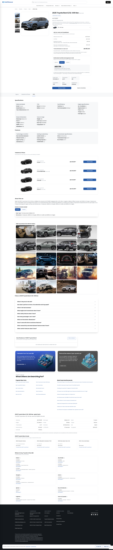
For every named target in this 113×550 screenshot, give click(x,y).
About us (58, 513)
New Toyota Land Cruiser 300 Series (43, 382)
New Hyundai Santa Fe (20, 391)
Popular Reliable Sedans (49, 519)
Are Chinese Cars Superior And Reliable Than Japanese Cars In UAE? (70, 409)
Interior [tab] (24, 209)
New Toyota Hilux (39, 385)
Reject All (106, 546)
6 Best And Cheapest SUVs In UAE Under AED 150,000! (67, 403)
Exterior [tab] (18, 209)
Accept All (98, 546)
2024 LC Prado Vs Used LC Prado (36, 522)
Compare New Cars (50, 5)
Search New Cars (39, 5)
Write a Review (71, 338)
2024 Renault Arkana (21, 441)
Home (16, 9)
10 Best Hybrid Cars (18, 528)
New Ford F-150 (18, 394)
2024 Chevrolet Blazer (84, 441)
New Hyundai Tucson (40, 388)
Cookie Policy (59, 524)
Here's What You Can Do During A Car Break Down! (66, 400)
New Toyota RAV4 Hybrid (20, 385)
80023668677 (18, 462)
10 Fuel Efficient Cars (18, 525)
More (74, 5)
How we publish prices (23, 541)
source (78, 59)
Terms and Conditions (60, 521)
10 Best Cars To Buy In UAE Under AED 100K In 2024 (66, 406)
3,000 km (68, 62)
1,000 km (56, 62)
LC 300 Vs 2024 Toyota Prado (35, 519)
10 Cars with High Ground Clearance (19, 513)
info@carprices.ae (94, 512)
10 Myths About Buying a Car (20, 522)
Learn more (28, 546)
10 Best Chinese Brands (19, 519)
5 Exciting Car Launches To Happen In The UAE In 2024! (67, 388)
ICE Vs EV (46, 516)
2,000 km (62, 62)
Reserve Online (61, 88)
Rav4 (30, 9)
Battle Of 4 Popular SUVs (34, 516)
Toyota (25, 9)
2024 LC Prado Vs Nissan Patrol (36, 525)
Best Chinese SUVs (48, 525)
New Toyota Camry (19, 388)
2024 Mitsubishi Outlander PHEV (44, 441)
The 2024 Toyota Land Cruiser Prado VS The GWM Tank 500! (68, 385)
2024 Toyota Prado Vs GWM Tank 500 (35, 513)
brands (20, 9)
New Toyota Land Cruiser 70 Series (22, 382)
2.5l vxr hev (35, 9)
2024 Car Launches (48, 522)
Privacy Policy (59, 518)
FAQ (34, 94)
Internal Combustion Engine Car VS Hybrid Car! (66, 394)
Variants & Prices (25, 94)
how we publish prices (73, 23)
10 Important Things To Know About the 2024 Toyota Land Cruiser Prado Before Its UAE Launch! (75, 382)
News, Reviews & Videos (66, 5)
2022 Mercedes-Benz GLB (64, 441)
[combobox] (71, 27)
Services (57, 5)
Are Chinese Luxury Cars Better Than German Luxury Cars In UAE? (69, 397)
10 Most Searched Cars (19, 516)
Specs (17, 94)
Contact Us (58, 515)
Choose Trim (55, 25)
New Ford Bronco (39, 391)
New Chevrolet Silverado (41, 394)
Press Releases (70, 513)
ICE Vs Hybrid (47, 513)
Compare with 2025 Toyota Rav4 (22, 447)
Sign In (108, 2)
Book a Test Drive (81, 88)
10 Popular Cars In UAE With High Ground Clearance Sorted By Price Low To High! (72, 391)
